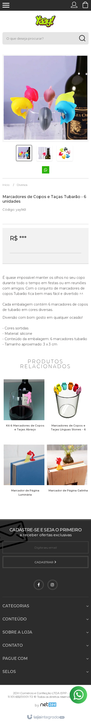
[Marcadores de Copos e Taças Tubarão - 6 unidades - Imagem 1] (24, 153)
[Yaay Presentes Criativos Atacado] (45, 21)
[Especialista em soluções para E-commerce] (48, 705)
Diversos (22, 185)
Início (5, 185)
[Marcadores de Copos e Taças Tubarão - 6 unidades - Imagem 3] (65, 153)
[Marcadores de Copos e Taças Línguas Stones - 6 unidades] (67, 409)
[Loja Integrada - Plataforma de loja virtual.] (45, 717)
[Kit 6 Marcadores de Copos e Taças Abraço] (24, 409)
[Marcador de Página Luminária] (24, 474)
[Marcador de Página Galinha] (67, 474)
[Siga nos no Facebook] (38, 585)
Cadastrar (44, 562)
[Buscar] (82, 38)
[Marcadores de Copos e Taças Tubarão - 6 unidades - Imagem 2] (44, 153)
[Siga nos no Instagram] (52, 585)
